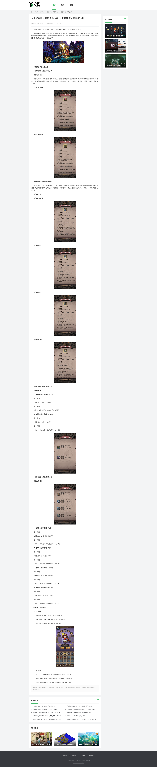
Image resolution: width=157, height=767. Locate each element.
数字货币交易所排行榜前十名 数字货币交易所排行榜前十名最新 (81, 719)
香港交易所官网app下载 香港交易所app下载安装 (45, 709)
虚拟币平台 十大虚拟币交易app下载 (76, 716)
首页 (54, 5)
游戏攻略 (42, 12)
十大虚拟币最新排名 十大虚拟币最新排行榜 (44, 706)
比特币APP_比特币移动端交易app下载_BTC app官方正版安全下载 (47, 716)
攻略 (71, 5)
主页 (30, 12)
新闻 (62, 5)
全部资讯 (35, 12)
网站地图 (91, 755)
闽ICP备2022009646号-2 (78, 763)
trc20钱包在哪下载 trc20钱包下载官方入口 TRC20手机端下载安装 (47, 712)
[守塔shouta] (34, 4)
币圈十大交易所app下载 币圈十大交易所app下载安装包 (47, 719)
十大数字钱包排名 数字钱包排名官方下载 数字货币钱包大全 (81, 709)
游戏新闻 (74, 755)
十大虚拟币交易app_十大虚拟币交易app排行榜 (79, 712)
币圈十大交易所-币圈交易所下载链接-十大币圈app (79, 706)
